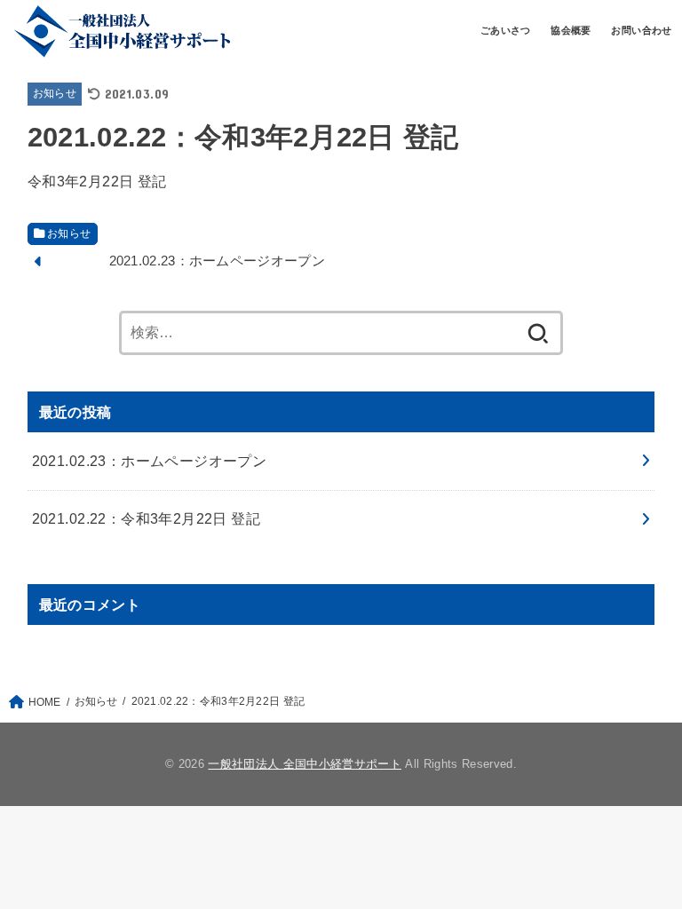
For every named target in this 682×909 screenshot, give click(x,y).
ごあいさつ (505, 30)
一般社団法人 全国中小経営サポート (304, 764)
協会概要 (571, 30)
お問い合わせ (641, 30)
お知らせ (54, 93)
